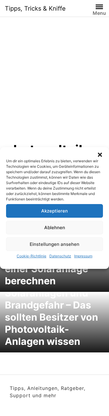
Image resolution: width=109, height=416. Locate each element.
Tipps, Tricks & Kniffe (35, 8)
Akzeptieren (54, 211)
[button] (100, 155)
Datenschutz (60, 256)
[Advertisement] (54, 84)
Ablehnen (54, 227)
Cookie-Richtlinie (31, 256)
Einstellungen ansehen (54, 244)
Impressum (83, 256)
